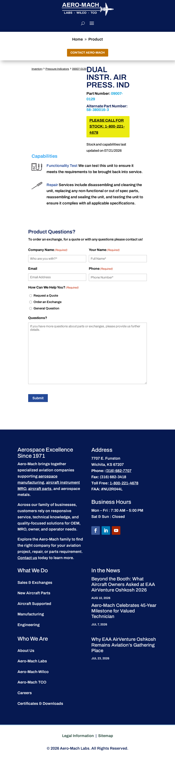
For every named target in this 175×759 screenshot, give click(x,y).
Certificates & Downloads (40, 703)
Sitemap (105, 736)
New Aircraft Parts (34, 593)
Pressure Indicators (57, 68)
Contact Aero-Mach (87, 52)
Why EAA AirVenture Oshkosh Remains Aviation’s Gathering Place (123, 645)
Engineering (29, 625)
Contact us (27, 558)
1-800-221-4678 (124, 483)
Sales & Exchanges (35, 582)
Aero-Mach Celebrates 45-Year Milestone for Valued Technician (123, 611)
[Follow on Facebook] (95, 530)
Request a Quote (46, 295)
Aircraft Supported (34, 604)
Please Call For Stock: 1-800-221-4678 (107, 126)
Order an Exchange (47, 302)
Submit (38, 398)
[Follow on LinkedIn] (106, 530)
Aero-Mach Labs (32, 661)
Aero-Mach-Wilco (33, 672)
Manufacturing (31, 614)
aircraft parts (39, 489)
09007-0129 (79, 68)
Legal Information (78, 736)
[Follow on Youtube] (116, 530)
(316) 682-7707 (118, 471)
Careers (25, 693)
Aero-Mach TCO (32, 682)
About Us (26, 650)
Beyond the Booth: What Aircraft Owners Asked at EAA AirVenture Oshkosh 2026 (123, 584)
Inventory (37, 68)
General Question (46, 308)
